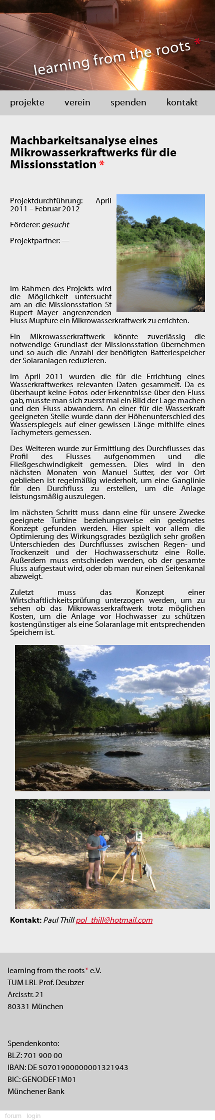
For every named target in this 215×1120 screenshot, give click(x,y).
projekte (27, 103)
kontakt (182, 103)
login (33, 1116)
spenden (128, 103)
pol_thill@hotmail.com (114, 921)
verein (77, 103)
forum (13, 1116)
